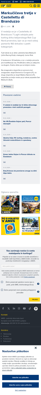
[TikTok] (30, 308)
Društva (6, 336)
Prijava (35, 299)
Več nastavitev (20, 390)
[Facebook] (3, 308)
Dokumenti (7, 341)
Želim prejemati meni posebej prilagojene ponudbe (20, 291)
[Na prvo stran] (11, 5)
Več (4, 113)
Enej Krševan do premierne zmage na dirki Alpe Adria (20, 172)
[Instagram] (19, 308)
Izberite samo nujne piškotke (20, 385)
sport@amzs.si (25, 323)
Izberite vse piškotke (20, 377)
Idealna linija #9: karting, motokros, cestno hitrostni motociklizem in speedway (20, 139)
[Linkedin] (14, 308)
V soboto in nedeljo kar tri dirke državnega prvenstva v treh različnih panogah (20, 106)
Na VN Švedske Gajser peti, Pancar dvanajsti (17, 122)
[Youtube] (24, 308)
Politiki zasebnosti (29, 277)
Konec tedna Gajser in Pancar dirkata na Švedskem (19, 155)
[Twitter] (8, 308)
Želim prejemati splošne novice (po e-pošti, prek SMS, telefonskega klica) (20, 283)
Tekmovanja (7, 334)
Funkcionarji (7, 339)
